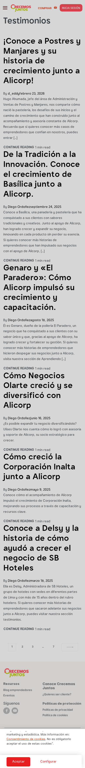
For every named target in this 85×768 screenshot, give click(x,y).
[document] (42, 384)
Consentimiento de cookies (26, 739)
